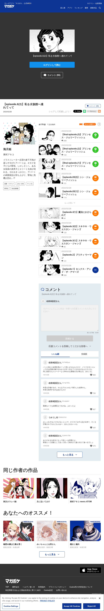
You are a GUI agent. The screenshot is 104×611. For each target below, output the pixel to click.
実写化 (6, 188)
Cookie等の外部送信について (80, 587)
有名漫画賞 (15, 188)
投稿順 (84, 354)
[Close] (100, 598)
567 (94, 409)
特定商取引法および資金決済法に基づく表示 (23, 590)
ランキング (78, 8)
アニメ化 (29, 184)
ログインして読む (52, 64)
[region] (52, 602)
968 (94, 375)
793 (94, 393)
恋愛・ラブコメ (9, 184)
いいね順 (55, 354)
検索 (100, 8)
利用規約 (41, 587)
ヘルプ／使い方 (29, 587)
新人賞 (62, 8)
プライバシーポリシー (57, 587)
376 (94, 446)
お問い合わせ (61, 590)
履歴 (86, 8)
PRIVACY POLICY (47, 600)
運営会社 (15, 587)
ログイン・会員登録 (94, 3)
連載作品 (93, 8)
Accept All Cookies (72, 606)
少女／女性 (20, 184)
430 (94, 427)
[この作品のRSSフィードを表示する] (99, 111)
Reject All (91, 606)
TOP (7, 587)
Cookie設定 (48, 590)
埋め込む (93, 111)
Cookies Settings (11, 606)
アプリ (69, 8)
